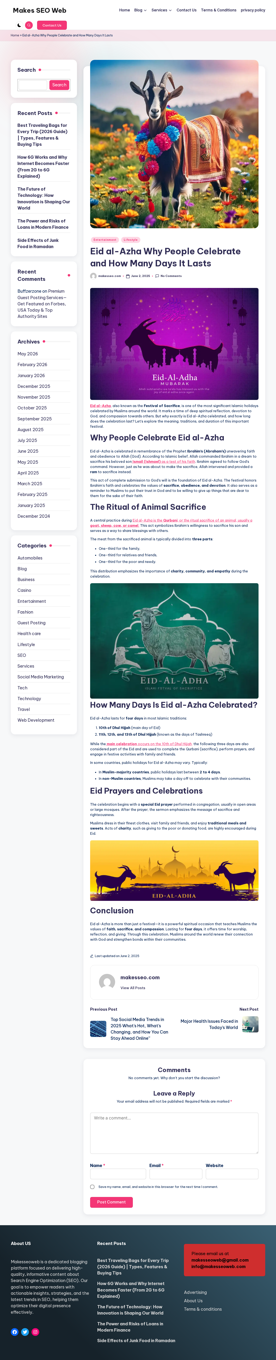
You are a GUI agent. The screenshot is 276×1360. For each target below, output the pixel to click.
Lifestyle (131, 239)
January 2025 (31, 505)
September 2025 (34, 418)
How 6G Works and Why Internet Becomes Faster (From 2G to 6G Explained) (43, 167)
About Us (193, 1300)
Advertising (195, 1292)
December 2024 (33, 516)
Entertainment (105, 239)
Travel (23, 709)
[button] (52, 25)
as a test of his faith (164, 461)
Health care (29, 633)
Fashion (25, 612)
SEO (21, 655)
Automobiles (29, 558)
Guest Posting (31, 623)
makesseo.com (140, 977)
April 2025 (28, 473)
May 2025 (27, 462)
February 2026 (32, 364)
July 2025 (27, 440)
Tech (22, 687)
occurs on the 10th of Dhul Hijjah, (150, 744)
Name (97, 1165)
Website (214, 1165)
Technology (29, 698)
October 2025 (32, 408)
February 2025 (32, 494)
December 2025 (33, 386)
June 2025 (27, 451)
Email (156, 1165)
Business (26, 579)
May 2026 (27, 354)
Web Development (36, 720)
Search (26, 70)
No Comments (171, 276)
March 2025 (29, 483)
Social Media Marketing (40, 677)
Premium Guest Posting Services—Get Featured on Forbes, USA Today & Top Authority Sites (42, 304)
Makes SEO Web (39, 10)
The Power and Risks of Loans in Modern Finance (43, 224)
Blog (22, 568)
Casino (24, 590)
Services (25, 666)
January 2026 (31, 375)
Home (15, 35)
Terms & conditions (203, 1309)
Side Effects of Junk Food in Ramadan (38, 243)
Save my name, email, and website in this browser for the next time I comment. (158, 1187)
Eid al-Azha (100, 406)
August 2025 (30, 429)
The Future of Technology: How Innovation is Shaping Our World (43, 199)
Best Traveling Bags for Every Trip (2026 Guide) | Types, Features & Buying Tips (42, 135)
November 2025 (33, 397)
